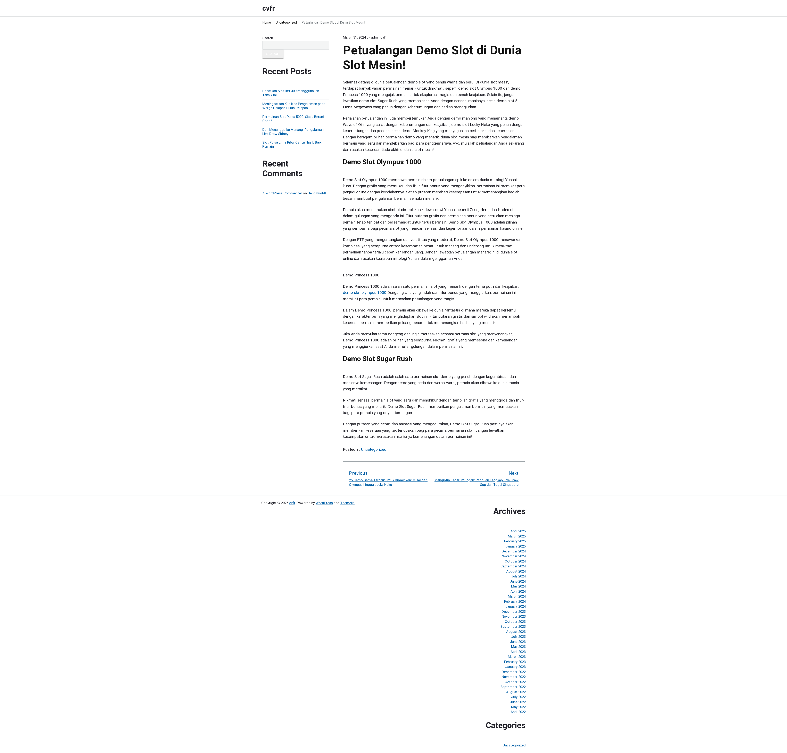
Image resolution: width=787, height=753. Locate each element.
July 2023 (518, 636)
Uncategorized (373, 449)
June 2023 (518, 642)
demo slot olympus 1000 (364, 292)
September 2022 (513, 687)
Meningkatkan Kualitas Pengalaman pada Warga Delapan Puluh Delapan (293, 106)
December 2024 (514, 551)
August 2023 (516, 632)
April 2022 (518, 712)
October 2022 (515, 682)
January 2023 (515, 667)
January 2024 (515, 606)
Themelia (347, 503)
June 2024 (518, 581)
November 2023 (514, 616)
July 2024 (518, 576)
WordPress (324, 503)
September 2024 (513, 566)
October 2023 (515, 622)
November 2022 (514, 677)
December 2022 (514, 672)
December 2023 (514, 611)
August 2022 (516, 692)
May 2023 (518, 647)
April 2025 (518, 531)
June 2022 (518, 702)
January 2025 (515, 546)
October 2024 (515, 561)
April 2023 (518, 652)
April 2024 (518, 591)
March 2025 (517, 536)
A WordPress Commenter (282, 193)
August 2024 (516, 571)
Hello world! (317, 193)
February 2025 (515, 541)
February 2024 (515, 601)
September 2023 (513, 626)
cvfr (292, 503)
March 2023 (517, 657)
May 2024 (518, 586)
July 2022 (518, 697)
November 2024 (514, 556)
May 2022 (518, 707)
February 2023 (515, 662)
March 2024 (517, 596)
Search (267, 38)
